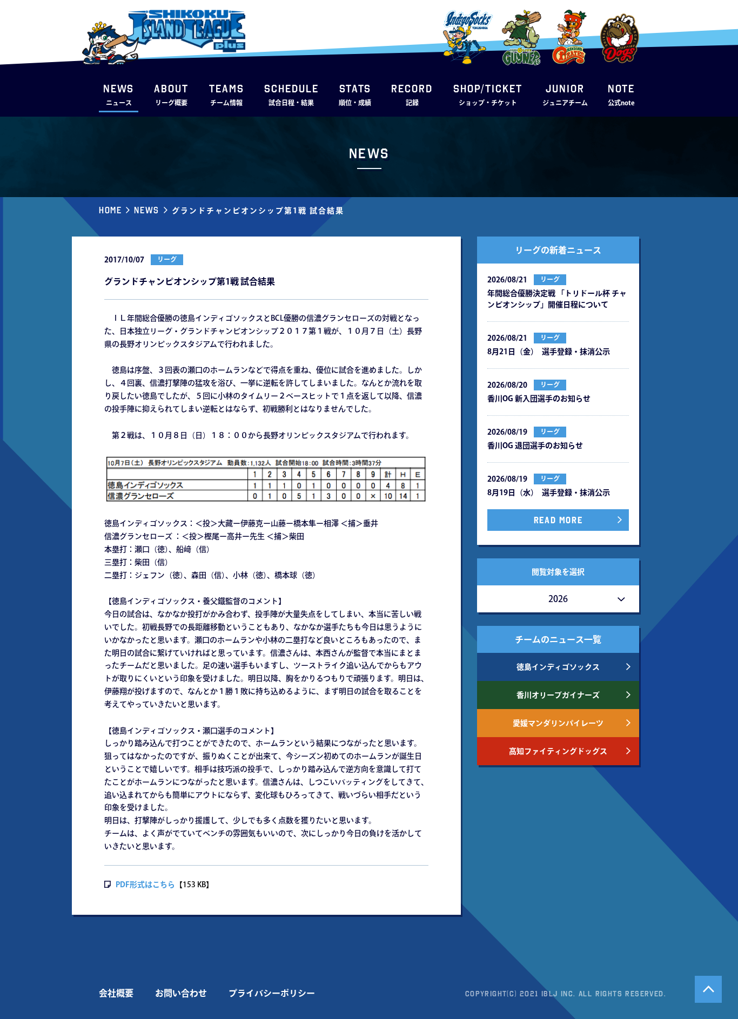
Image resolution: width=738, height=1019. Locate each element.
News (146, 210)
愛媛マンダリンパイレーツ (558, 723)
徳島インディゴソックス (558, 667)
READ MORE (558, 520)
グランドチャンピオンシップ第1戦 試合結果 (258, 210)
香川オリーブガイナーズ (558, 695)
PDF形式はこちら (145, 884)
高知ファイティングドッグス (558, 751)
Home (110, 210)
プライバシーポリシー (272, 993)
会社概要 (116, 993)
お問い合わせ (181, 993)
